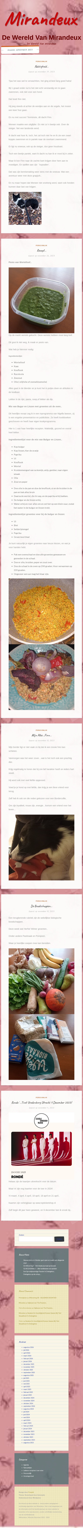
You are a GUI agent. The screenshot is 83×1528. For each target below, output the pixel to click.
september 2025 (29, 1372)
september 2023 (29, 1440)
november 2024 (28, 1401)
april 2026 (26, 1353)
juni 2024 (26, 1414)
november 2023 (28, 1434)
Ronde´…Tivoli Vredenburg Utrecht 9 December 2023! (41, 1102)
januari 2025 (27, 1395)
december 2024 (28, 1398)
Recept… (41, 250)
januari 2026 (27, 1361)
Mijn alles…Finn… (42, 735)
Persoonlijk (41, 61)
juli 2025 (26, 1378)
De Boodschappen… (41, 906)
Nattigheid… (42, 66)
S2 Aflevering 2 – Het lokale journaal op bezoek (39, 1266)
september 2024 (29, 1406)
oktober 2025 (28, 1370)
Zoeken (21, 1235)
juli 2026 (26, 1350)
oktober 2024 (28, 1403)
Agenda (26, 1465)
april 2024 (26, 1420)
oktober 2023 (28, 1437)
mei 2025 (26, 1384)
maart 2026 (27, 1356)
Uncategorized (28, 1476)
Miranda (22, 1303)
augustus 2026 (28, 1347)
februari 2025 (28, 1392)
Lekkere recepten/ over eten (33, 1470)
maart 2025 (27, 1389)
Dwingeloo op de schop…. (32, 1274)
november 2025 (28, 1367)
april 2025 (26, 1386)
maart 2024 (27, 1423)
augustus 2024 (28, 1409)
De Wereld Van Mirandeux (41, 37)
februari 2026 (28, 1358)
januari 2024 (27, 1429)
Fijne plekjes (27, 1468)
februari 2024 (28, 1426)
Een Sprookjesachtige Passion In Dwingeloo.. (39, 1271)
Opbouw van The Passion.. (37, 1303)
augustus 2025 (28, 1375)
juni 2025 (26, 1381)
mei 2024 (26, 1417)
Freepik (31, 1492)
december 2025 (28, 1364)
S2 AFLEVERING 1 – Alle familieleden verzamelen (40, 1269)
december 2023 (28, 1431)
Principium (23, 1298)
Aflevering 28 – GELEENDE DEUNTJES (42, 1298)
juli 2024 (26, 1412)
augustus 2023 (28, 1443)
